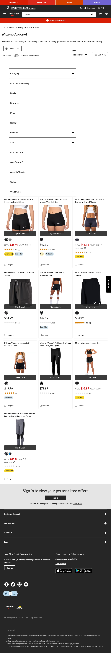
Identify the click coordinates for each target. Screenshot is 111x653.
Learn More (61, 563)
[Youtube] (26, 584)
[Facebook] (6, 584)
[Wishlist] (100, 14)
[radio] (6, 239)
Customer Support (12, 514)
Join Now (77, 503)
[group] (20, 254)
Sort (74, 50)
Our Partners (9, 523)
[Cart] (106, 14)
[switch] (26, 55)
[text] (20, 249)
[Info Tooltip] (85, 248)
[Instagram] (19, 584)
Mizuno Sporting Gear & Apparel (22, 27)
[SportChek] (42, 2)
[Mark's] (69, 2)
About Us (8, 532)
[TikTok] (13, 584)
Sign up (10, 568)
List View (102, 55)
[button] (92, 14)
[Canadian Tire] (14, 2)
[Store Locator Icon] (8, 8)
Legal (6, 542)
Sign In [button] (55, 498)
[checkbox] (9, 264)
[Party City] (97, 2)
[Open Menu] (4, 14)
